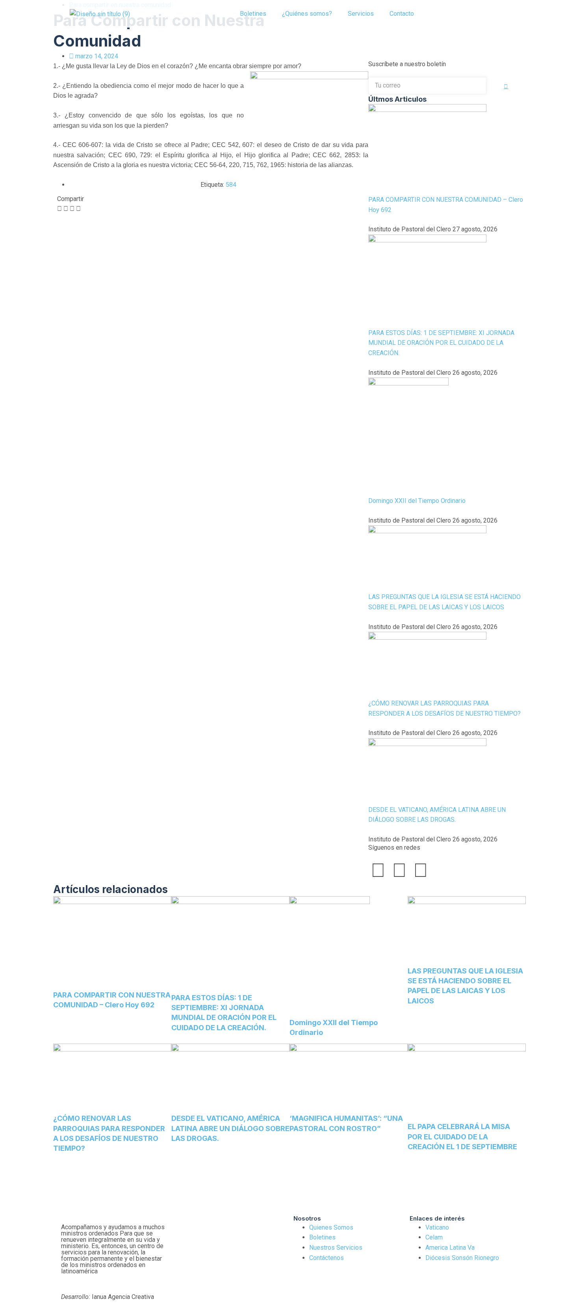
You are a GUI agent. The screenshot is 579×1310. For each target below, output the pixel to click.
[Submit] (506, 86)
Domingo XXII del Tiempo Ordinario (417, 500)
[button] (439, 13)
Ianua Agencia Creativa (107, 1297)
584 (231, 184)
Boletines (253, 13)
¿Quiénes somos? (307, 13)
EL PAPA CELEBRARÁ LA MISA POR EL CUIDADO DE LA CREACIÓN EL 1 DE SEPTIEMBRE (462, 1136)
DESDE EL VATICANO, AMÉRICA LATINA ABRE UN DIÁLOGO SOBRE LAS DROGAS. (230, 1128)
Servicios (361, 13)
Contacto (402, 13)
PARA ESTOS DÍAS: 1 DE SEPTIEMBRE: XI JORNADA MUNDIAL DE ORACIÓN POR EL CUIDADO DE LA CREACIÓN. (441, 343)
